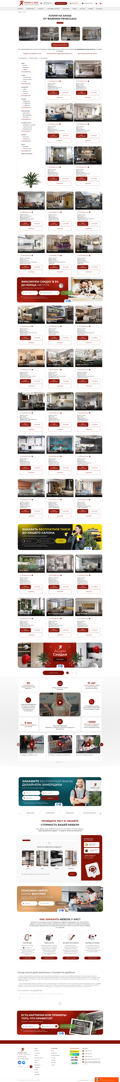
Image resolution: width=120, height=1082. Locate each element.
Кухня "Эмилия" (24, 207)
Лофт (24, 81)
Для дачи (26, 117)
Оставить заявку (27, 957)
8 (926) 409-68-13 (88, 1056)
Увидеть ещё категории (60, 45)
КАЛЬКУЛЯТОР (74, 3)
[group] (32, 744)
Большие (25, 136)
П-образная (26, 103)
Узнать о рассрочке (70, 957)
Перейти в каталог (92, 957)
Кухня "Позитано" (24, 364)
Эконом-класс (27, 148)
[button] (57, 762)
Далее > (72, 874)
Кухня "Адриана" (82, 207)
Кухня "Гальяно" (53, 250)
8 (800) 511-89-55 (88, 1050)
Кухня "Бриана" (81, 494)
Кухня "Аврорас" (24, 451)
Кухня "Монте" (81, 570)
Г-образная (26, 105)
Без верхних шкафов (29, 125)
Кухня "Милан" (52, 321)
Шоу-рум (82, 8)
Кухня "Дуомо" (81, 250)
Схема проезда (85, 1064)
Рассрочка (66, 8)
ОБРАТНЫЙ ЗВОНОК (61, 3)
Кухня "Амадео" (52, 119)
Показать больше (53, 672)
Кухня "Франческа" (83, 364)
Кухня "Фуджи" (24, 570)
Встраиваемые (27, 129)
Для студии (26, 113)
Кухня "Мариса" (53, 451)
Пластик (25, 93)
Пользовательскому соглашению (41, 297)
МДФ (24, 89)
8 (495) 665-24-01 (28, 947)
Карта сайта (37, 1074)
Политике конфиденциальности (29, 297)
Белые (25, 65)
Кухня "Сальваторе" (54, 364)
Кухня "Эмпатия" (53, 494)
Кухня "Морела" (24, 613)
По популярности (22, 58)
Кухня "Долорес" (52, 162)
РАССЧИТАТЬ (66, 92)
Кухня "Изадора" (24, 321)
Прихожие (53, 1062)
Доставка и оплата (54, 8)
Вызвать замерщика (49, 957)
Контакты (99, 8)
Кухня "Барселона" (25, 250)
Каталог (40, 8)
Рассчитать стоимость (67, 1026)
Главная (20, 8)
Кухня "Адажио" (24, 408)
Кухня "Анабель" (82, 451)
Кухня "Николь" (52, 76)
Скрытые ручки (27, 127)
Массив (25, 91)
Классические (27, 79)
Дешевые (26, 146)
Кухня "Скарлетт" (53, 207)
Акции (75, 8)
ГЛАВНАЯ (20, 12)
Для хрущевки (27, 115)
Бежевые (25, 67)
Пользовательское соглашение (83, 1080)
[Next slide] (102, 744)
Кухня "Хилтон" (81, 408)
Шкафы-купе (54, 1053)
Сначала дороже (43, 58)
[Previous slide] (18, 744)
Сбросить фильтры (26, 153)
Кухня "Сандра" (53, 570)
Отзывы (90, 8)
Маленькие (26, 139)
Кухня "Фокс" (23, 494)
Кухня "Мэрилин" (53, 408)
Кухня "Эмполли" (82, 613)
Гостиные (53, 1057)
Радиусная (26, 101)
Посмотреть (60, 659)
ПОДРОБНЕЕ (59, 97)
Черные (25, 69)
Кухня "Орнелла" (82, 321)
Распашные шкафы (55, 1055)
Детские (53, 1060)
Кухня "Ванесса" (81, 162)
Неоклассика (27, 77)
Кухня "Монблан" (81, 76)
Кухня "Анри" (80, 119)
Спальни (53, 1065)
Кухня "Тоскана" (53, 613)
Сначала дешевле (33, 58)
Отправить (67, 293)
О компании (30, 8)
